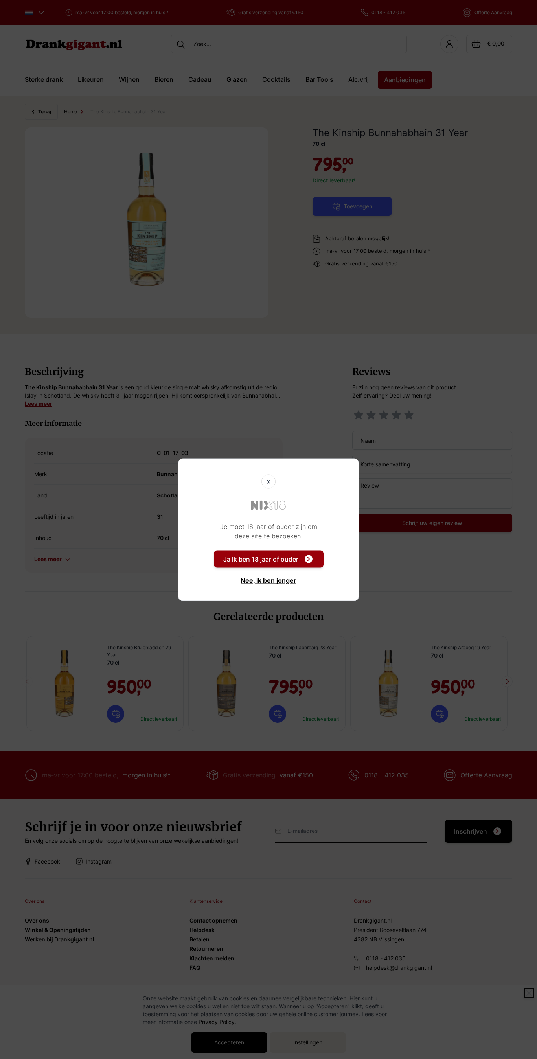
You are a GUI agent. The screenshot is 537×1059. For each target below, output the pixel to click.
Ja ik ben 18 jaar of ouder (260, 559)
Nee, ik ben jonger (268, 580)
